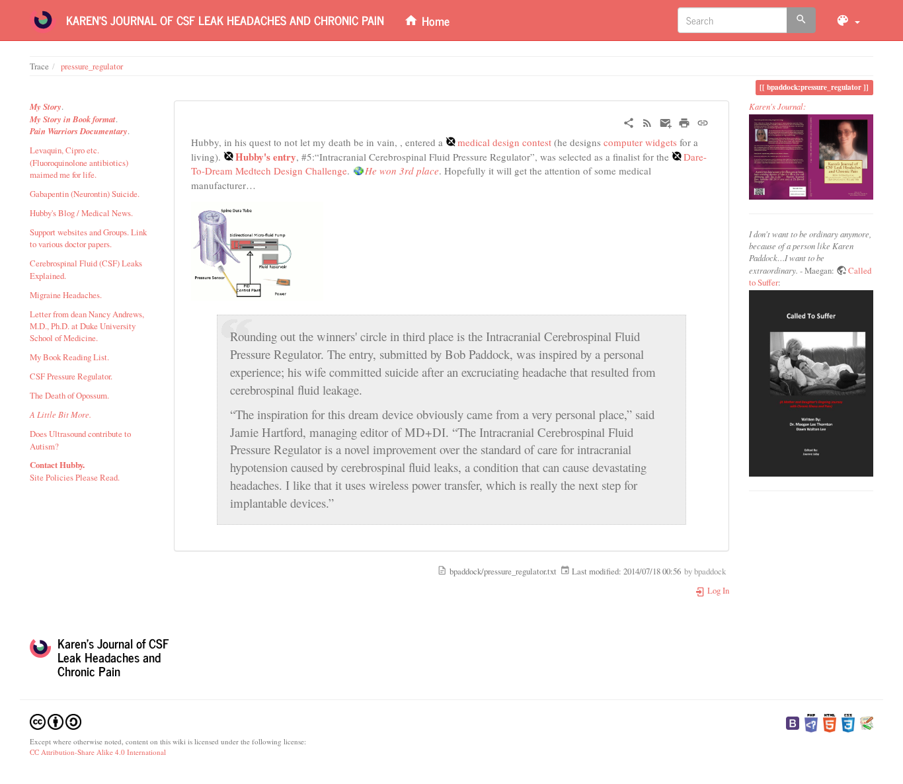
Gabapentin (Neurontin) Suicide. (84, 194)
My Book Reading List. (69, 357)
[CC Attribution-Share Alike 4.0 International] (55, 720)
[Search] (801, 20)
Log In (717, 590)
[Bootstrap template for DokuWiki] (792, 722)
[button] (848, 20)
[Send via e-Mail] (666, 121)
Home (434, 20)
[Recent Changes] (647, 121)
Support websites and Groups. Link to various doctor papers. (88, 238)
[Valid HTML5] (829, 722)
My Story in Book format (73, 119)
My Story (45, 106)
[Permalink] (703, 121)
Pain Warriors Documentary (79, 131)
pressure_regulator (92, 66)
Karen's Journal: (777, 106)
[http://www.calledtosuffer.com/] (811, 383)
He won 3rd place (402, 170)
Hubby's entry (265, 156)
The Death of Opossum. (69, 395)
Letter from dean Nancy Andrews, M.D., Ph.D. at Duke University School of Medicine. (87, 326)
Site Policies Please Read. (75, 477)
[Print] (684, 121)
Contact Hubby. (57, 465)
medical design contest (504, 142)
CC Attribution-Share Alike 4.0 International (98, 752)
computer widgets (640, 142)
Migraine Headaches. (66, 295)
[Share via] (629, 121)
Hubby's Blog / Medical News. (81, 213)
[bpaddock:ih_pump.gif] (257, 249)
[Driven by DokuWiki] (866, 722)
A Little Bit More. (60, 414)
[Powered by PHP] (811, 722)
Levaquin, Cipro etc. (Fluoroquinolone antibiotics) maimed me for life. (79, 162)
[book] (811, 156)
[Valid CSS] (848, 722)
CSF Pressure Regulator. (71, 376)
